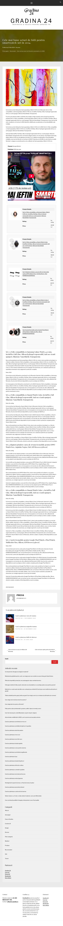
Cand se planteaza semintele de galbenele (16, 752)
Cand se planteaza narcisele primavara (15, 774)
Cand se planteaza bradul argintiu (13, 743)
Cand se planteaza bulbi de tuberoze (26, 637)
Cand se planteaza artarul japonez (14, 778)
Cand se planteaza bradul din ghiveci (14, 761)
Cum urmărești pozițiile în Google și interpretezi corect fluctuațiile (22, 800)
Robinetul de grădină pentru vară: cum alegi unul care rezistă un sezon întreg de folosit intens (29, 676)
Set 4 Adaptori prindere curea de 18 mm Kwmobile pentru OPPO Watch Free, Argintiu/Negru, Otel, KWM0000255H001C (36, 273)
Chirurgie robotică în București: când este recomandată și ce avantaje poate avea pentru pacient (30, 685)
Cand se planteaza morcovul (12, 734)
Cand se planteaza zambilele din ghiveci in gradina (18, 726)
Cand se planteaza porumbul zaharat (14, 787)
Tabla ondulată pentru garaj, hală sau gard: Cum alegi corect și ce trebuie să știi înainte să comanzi (30, 695)
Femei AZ (7, 874)
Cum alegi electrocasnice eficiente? (14, 704)
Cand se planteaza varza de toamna (25, 616)
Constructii (8, 823)
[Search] (60, 2)
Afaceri (7, 810)
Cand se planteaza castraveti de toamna (15, 791)
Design (7, 828)
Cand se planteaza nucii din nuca (13, 739)
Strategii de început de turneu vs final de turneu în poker (19, 782)
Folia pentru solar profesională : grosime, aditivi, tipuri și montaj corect (23, 708)
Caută (6, 658)
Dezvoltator (8, 878)
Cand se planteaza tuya (11, 756)
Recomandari (10, 587)
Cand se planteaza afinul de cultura (14, 765)
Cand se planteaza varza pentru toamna (15, 748)
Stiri (6, 854)
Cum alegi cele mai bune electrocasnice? (15, 699)
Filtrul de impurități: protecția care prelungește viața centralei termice (23, 680)
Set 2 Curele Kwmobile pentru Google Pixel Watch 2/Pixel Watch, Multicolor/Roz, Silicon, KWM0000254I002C (36, 331)
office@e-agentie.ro (12, 901)
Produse (7, 845)
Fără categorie (9, 836)
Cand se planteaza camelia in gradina (14, 769)
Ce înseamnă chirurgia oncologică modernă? (16, 671)
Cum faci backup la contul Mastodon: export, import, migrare (21, 713)
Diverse (7, 832)
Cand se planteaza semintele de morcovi (15, 721)
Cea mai (7, 872)
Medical (7, 841)
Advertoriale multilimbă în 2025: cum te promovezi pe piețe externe (22, 717)
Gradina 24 (31, 20)
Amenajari (7, 815)
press (18, 47)
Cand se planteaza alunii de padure (14, 730)
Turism (7, 858)
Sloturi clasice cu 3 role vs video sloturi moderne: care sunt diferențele (23, 796)
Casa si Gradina (9, 819)
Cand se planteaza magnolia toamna (26, 626)
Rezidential (8, 876)
